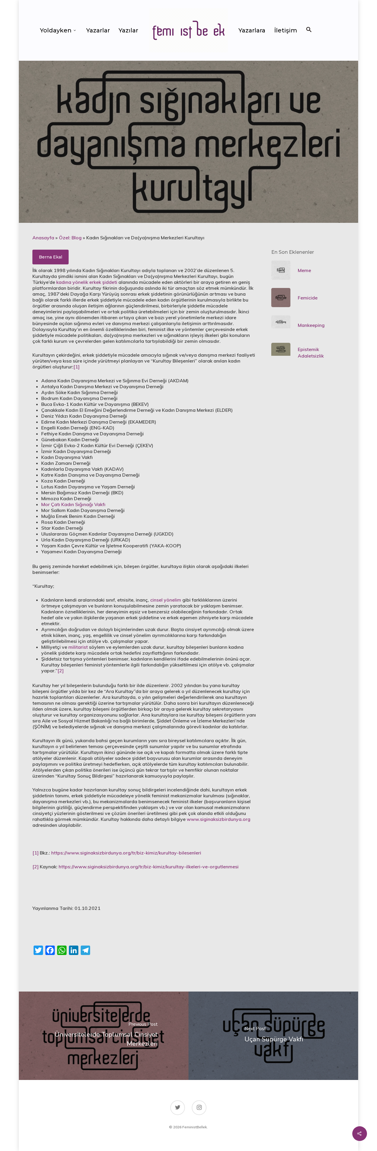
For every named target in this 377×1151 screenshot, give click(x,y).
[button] (309, 30)
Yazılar (128, 30)
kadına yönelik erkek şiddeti (86, 282)
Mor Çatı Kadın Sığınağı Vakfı (73, 504)
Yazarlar (98, 30)
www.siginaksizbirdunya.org (218, 819)
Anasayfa (43, 238)
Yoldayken (56, 30)
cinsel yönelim (165, 600)
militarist (78, 647)
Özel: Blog (70, 238)
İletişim (285, 30)
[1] (76, 367)
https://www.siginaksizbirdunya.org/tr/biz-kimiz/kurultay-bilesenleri (126, 853)
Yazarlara (252, 30)
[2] (60, 671)
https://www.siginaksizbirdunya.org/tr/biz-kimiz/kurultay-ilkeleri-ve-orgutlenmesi (149, 867)
